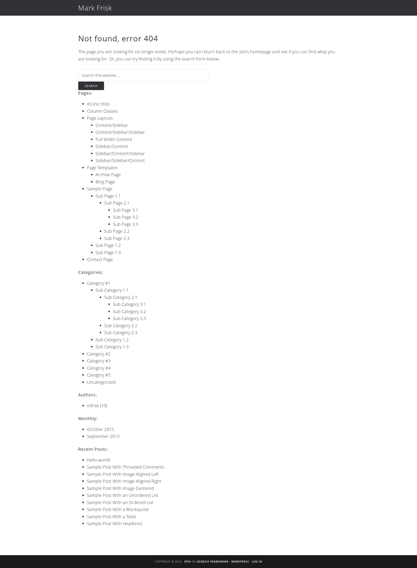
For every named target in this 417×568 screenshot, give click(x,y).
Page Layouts (100, 118)
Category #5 (99, 375)
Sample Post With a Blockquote (118, 509)
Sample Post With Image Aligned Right (124, 481)
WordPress (240, 561)
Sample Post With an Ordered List (120, 502)
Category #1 (99, 283)
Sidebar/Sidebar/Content (120, 160)
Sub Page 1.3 (108, 252)
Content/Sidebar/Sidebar (120, 132)
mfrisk (93, 406)
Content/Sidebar (112, 125)
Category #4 (99, 368)
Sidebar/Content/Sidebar (120, 153)
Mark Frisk (95, 7)
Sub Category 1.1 (112, 290)
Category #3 (99, 361)
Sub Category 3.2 (129, 311)
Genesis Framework (213, 561)
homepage (260, 52)
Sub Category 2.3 (120, 332)
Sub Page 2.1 (116, 203)
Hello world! (98, 460)
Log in (257, 561)
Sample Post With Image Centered (120, 488)
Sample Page (99, 189)
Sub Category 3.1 (129, 304)
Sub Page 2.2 (116, 231)
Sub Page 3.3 (125, 224)
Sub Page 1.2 (108, 245)
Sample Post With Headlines (114, 523)
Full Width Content (114, 139)
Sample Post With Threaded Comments (125, 467)
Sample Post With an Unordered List (122, 495)
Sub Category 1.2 (112, 340)
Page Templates (102, 168)
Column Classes (102, 111)
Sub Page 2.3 (116, 238)
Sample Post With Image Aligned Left (123, 474)
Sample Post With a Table (111, 516)
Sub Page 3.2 (125, 217)
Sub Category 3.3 (129, 318)
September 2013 (103, 436)
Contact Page (100, 259)
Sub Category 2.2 (120, 325)
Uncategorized (101, 382)
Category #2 (99, 354)
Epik (187, 561)
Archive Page (108, 175)
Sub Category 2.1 (120, 297)
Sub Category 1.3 (112, 347)
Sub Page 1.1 (108, 196)
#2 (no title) (98, 104)
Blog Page (105, 182)
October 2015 (100, 429)
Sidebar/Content (112, 146)
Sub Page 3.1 (125, 210)
